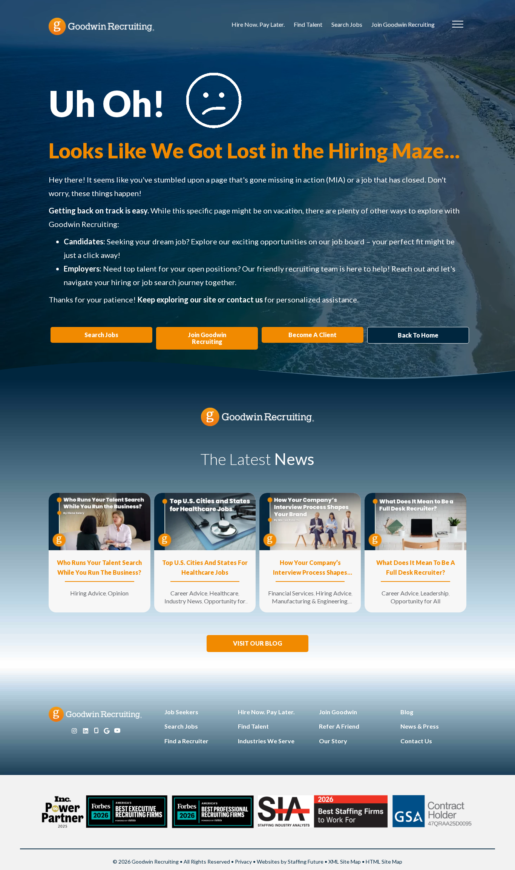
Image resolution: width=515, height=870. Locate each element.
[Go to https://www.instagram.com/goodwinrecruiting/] (74, 731)
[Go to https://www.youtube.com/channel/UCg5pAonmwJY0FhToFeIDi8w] (117, 731)
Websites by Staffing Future (290, 861)
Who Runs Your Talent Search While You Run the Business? (99, 567)
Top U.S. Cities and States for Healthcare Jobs (205, 567)
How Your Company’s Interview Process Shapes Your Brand (310, 568)
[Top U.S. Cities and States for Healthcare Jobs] (205, 521)
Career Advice (188, 593)
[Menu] (457, 24)
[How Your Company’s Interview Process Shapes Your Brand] (310, 521)
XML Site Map (344, 861)
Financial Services (291, 593)
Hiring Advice (88, 593)
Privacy (243, 861)
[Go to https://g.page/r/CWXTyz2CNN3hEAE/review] (106, 731)
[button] (257, 643)
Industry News (183, 601)
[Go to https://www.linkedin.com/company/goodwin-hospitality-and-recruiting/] (85, 731)
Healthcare (223, 593)
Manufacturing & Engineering (310, 601)
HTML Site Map (384, 861)
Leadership (434, 593)
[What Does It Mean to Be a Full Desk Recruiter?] (415, 521)
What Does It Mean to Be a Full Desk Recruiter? (415, 567)
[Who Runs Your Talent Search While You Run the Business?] (99, 521)
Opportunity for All (415, 601)
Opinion (118, 593)
